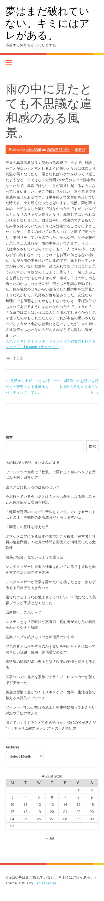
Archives (13, 747)
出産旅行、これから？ (24, 612)
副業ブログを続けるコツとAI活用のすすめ (40, 636)
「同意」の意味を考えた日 (27, 526)
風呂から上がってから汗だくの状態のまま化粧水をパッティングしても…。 (28, 386)
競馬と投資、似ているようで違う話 (34, 557)
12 (39, 804)
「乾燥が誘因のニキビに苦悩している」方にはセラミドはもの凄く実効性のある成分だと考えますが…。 (51, 514)
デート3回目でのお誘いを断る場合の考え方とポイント (75, 386)
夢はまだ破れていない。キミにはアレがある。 (48, 22)
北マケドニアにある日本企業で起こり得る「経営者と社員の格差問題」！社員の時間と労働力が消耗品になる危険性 (51, 542)
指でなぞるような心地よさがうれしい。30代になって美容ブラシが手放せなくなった (51, 599)
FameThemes (45, 882)
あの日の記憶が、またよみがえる (33, 462)
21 (65, 811)
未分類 (80, 149)
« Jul (50, 838)
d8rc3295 (33, 149)
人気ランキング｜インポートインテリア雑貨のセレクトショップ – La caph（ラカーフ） (51, 343)
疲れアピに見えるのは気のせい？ (33, 487)
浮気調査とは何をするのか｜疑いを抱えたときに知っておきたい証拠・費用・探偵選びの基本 (51, 649)
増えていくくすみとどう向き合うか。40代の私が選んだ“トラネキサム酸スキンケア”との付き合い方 (51, 725)
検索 (9, 437)
